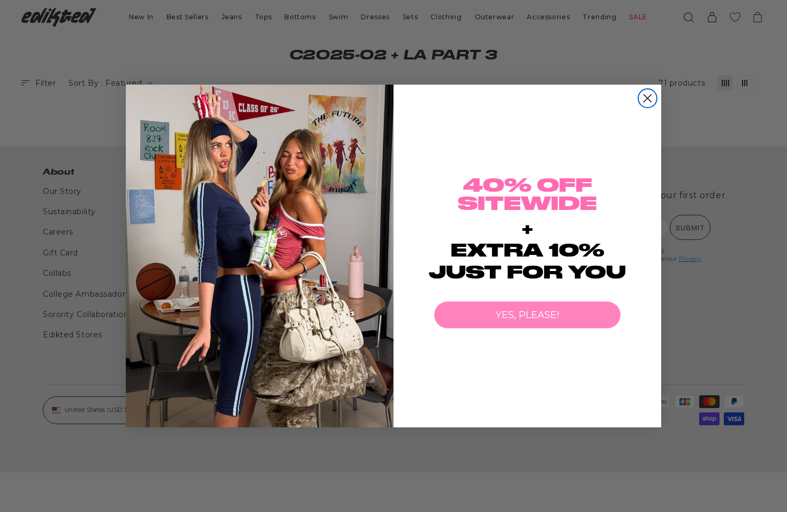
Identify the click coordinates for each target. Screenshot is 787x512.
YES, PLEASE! (527, 315)
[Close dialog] (647, 98)
